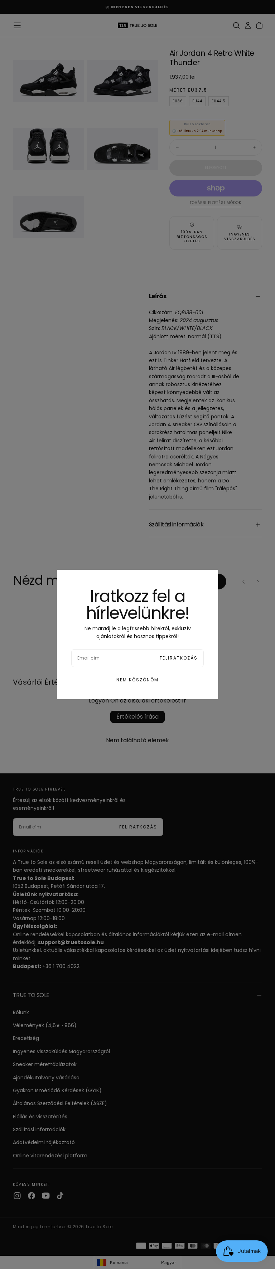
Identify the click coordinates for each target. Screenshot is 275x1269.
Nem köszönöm (137, 680)
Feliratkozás (179, 658)
